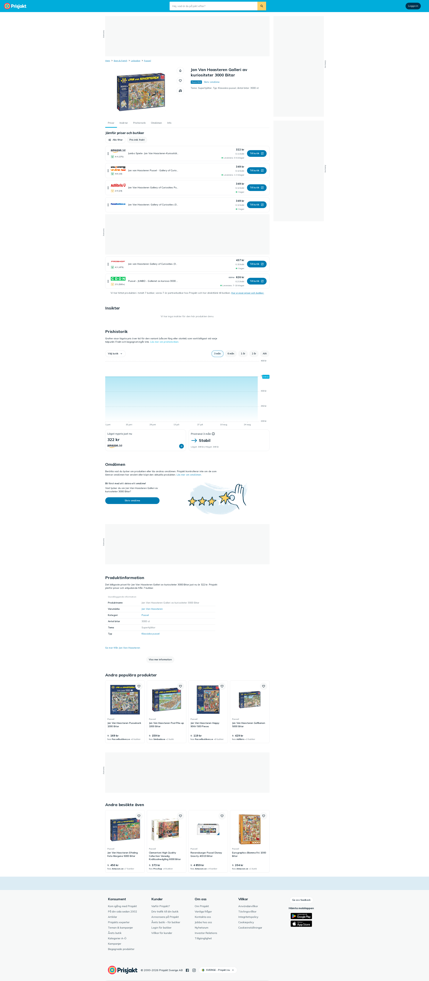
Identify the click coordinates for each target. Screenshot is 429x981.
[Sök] (261, 6)
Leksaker (135, 60)
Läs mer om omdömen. (189, 474)
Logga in (413, 5)
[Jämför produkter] (180, 90)
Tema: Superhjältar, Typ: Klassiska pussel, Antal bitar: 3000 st (225, 87)
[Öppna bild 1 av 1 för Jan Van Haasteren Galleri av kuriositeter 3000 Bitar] (141, 92)
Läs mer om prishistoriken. (164, 341)
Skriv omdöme (212, 81)
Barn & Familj (120, 60)
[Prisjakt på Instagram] (194, 970)
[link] (125, 711)
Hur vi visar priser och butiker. (247, 292)
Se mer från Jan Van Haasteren (122, 647)
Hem (107, 60)
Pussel (147, 60)
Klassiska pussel (151, 633)
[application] (187, 393)
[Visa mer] (108, 153)
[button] (180, 70)
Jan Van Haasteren (152, 608)
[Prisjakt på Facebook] (187, 970)
